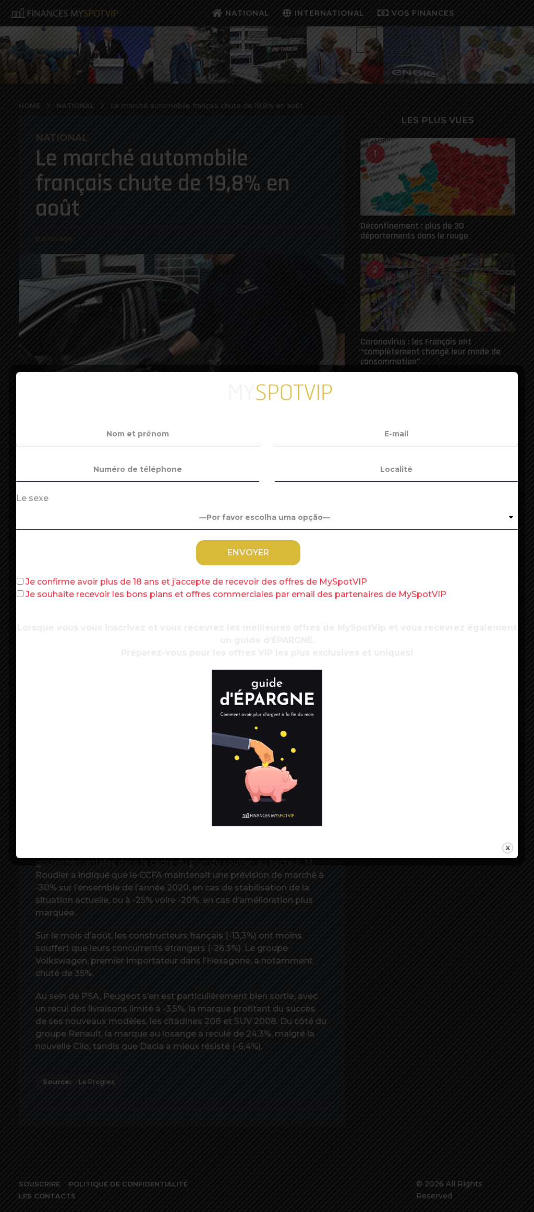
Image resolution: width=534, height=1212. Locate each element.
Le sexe (32, 498)
